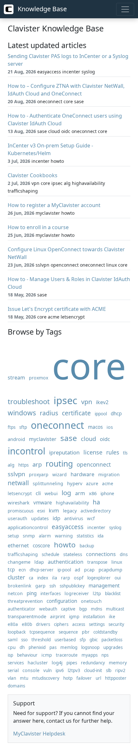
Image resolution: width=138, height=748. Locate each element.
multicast (115, 609)
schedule (50, 554)
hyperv (74, 483)
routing (59, 463)
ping (32, 593)
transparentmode (27, 616)
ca (31, 578)
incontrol (26, 451)
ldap (39, 562)
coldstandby (105, 632)
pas (52, 647)
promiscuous (20, 511)
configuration (62, 601)
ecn (22, 570)
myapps (90, 655)
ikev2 (102, 402)
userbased (65, 640)
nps (104, 655)
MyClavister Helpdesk (39, 733)
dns (124, 554)
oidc (105, 439)
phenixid (37, 647)
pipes (71, 663)
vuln (47, 670)
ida (101, 536)
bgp (83, 609)
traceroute (67, 655)
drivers (43, 624)
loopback (17, 632)
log (66, 492)
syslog (115, 527)
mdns (96, 609)
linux (116, 562)
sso (24, 640)
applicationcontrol (28, 527)
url (98, 678)
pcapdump (110, 569)
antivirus (73, 518)
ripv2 (120, 670)
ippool (101, 414)
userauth (17, 518)
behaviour (27, 655)
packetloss (111, 640)
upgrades (113, 647)
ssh (52, 586)
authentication (65, 561)
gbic (94, 640)
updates (40, 518)
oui (118, 578)
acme (107, 483)
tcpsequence (42, 632)
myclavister (42, 439)
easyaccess (67, 526)
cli (38, 493)
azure (92, 483)
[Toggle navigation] (125, 9)
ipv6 (60, 670)
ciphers (61, 624)
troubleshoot (29, 401)
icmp (46, 655)
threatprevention (25, 601)
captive (68, 609)
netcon (15, 593)
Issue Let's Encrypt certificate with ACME (57, 308)
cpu (12, 647)
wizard (59, 474)
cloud (88, 439)
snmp (29, 536)
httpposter (115, 678)
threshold (41, 640)
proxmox (38, 378)
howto (65, 545)
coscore (41, 545)
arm (80, 493)
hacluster (38, 663)
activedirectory (96, 511)
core (89, 365)
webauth (48, 609)
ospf (78, 578)
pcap (89, 570)
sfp (83, 640)
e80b (27, 624)
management (104, 585)
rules (112, 452)
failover (84, 678)
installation (94, 616)
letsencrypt (20, 493)
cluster (16, 577)
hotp (68, 678)
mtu (24, 678)
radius (49, 413)
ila (54, 578)
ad (77, 570)
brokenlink (19, 586)
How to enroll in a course (38, 227)
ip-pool (64, 570)
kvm (54, 510)
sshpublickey (72, 586)
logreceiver (77, 593)
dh (22, 647)
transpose (97, 562)
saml (12, 640)
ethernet (18, 545)
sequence (68, 632)
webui (51, 493)
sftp (23, 427)
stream (16, 377)
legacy (70, 511)
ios (110, 427)
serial (13, 670)
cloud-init (93, 670)
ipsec (65, 400)
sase (68, 438)
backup (87, 546)
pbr (86, 632)
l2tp (97, 593)
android (16, 439)
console (30, 670)
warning (64, 536)
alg (11, 464)
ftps (11, 427)
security (116, 624)
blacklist (113, 593)
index (42, 578)
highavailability (72, 503)
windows (22, 412)
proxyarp (38, 474)
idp (56, 518)
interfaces (50, 593)
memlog (68, 647)
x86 (93, 493)
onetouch (91, 601)
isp (10, 655)
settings (97, 624)
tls (125, 453)
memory (118, 663)
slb (108, 670)
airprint (57, 616)
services (16, 663)
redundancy (93, 663)
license (92, 452)
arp (37, 464)
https (23, 465)
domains (16, 686)
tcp (11, 569)
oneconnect (57, 425)
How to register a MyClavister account (54, 205)
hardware (82, 474)
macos (95, 427)
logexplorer (99, 578)
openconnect (94, 464)
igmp (74, 616)
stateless (72, 554)
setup (13, 536)
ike (112, 616)
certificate (76, 413)
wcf (91, 518)
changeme (19, 562)
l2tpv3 (74, 670)
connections (101, 554)
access (78, 624)
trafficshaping (23, 554)
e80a (13, 624)
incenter (96, 527)
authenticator (21, 609)
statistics (85, 536)
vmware (42, 502)
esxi (41, 511)
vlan (12, 678)
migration (109, 474)
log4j (57, 662)
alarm (45, 536)
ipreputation (64, 452)
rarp (65, 578)
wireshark (19, 502)
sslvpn (16, 474)
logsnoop (90, 647)
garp (40, 586)
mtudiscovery (45, 678)
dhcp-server (42, 570)
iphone (107, 493)
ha (96, 502)
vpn (86, 401)
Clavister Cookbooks (32, 175)
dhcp (116, 413)
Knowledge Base (41, 8)
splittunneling (48, 483)
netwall (18, 482)
